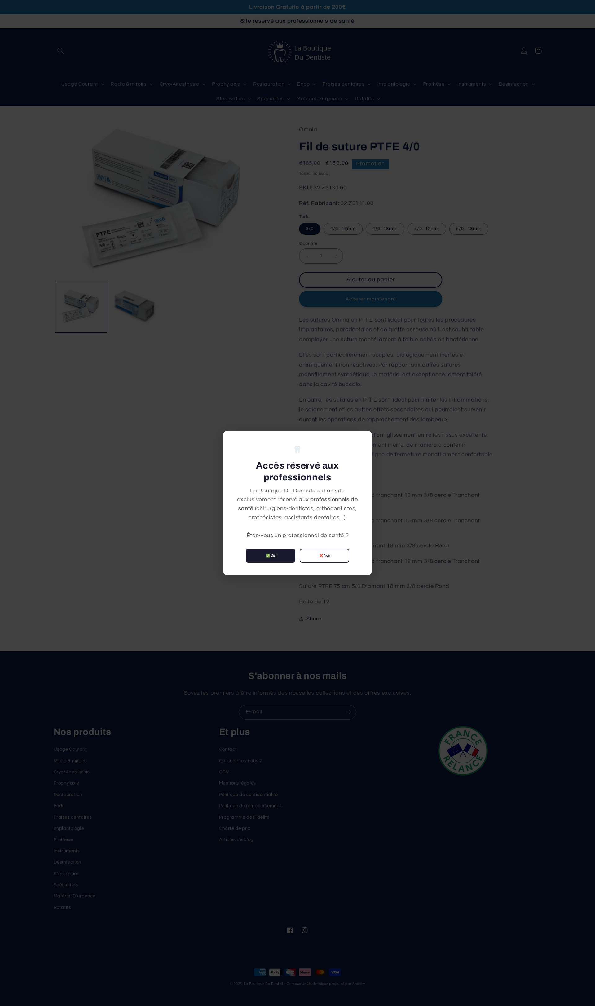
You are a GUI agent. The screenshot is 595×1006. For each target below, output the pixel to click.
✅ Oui (270, 555)
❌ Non (324, 555)
